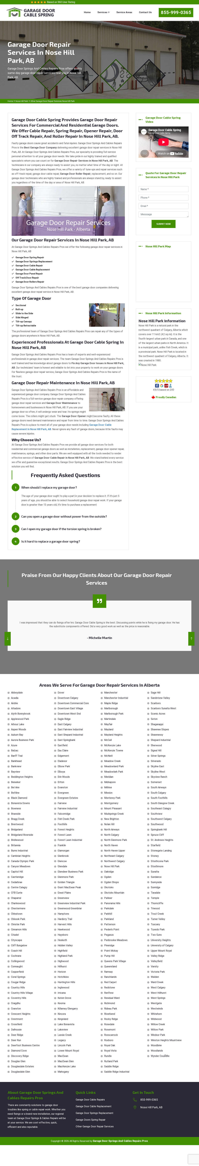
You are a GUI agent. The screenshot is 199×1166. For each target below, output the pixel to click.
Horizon (62, 971)
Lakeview (63, 1029)
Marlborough (111, 708)
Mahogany (63, 1071)
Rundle (108, 1055)
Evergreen (63, 792)
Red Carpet (110, 982)
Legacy (62, 1040)
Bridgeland (17, 829)
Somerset (156, 782)
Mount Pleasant (113, 808)
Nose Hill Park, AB (151, 1107)
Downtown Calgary (68, 697)
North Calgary (111, 834)
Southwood (157, 824)
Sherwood (156, 745)
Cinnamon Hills (19, 929)
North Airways (111, 829)
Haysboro (63, 934)
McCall (108, 740)
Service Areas (124, 12)
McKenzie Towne (113, 750)
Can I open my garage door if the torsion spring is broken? (61, 529)
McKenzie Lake (112, 745)
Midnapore (110, 782)
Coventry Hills (18, 997)
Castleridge (17, 876)
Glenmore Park (66, 876)
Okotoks (108, 887)
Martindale (110, 719)
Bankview (16, 766)
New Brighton (111, 818)
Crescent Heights (20, 1013)
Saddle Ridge (111, 1066)
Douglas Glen (18, 1061)
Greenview (63, 898)
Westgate (156, 1003)
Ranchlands (110, 976)
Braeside (16, 813)
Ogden (107, 876)
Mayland (108, 729)
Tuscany (155, 924)
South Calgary (158, 792)
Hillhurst (62, 966)
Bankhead (16, 761)
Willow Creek (158, 1024)
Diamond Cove (19, 1050)
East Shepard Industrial (70, 734)
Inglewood (63, 987)
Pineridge (109, 945)
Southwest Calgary (161, 818)
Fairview (62, 803)
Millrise (108, 787)
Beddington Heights (22, 776)
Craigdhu (15, 1003)
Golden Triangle (66, 882)
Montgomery (111, 803)
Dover (61, 692)
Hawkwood (64, 929)
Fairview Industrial (67, 808)
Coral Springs (18, 976)
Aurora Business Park (22, 740)
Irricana (62, 992)
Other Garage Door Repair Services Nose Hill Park (52, 101)
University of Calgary (162, 945)
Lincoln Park (64, 1045)
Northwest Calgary (114, 861)
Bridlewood (17, 840)
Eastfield (62, 745)
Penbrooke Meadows (115, 940)
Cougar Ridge (18, 982)
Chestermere (18, 908)
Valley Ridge (157, 955)
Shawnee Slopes (160, 729)
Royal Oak (109, 1045)
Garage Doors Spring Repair (90, 1119)
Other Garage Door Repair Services (95, 1126)
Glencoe (62, 861)
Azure (14, 745)
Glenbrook (63, 855)
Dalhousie (16, 1029)
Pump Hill (109, 955)
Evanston (63, 787)
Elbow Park (64, 766)
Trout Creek (157, 913)
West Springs (158, 997)
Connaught (17, 966)
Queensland (110, 966)
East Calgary (64, 724)
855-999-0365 (176, 12)
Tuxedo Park (158, 929)
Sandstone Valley (160, 697)
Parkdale (109, 908)
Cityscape (16, 940)
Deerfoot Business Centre (25, 1045)
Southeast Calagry (161, 808)
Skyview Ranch (159, 776)
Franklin (62, 845)
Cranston (16, 1008)
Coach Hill (16, 950)
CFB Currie (16, 892)
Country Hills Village (22, 992)
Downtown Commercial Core (73, 703)
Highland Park (65, 955)
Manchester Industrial (116, 697)
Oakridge (109, 871)
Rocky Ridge (111, 1019)
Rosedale (109, 1024)
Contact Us (145, 12)
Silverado (156, 761)
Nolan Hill (109, 824)
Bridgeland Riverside (22, 834)
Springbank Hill (159, 829)
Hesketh (62, 940)
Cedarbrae (16, 882)
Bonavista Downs (20, 803)
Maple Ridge (111, 703)
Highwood (63, 961)
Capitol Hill (17, 871)
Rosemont (110, 1029)
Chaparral (16, 898)
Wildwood (156, 1019)
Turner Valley (158, 919)
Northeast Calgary (114, 855)
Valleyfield (156, 961)
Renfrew (108, 992)
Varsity (154, 966)
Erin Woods (64, 776)
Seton (154, 719)
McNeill (108, 755)
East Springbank (66, 740)
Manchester (110, 692)
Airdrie (14, 703)
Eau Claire (63, 750)
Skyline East (157, 766)
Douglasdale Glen (20, 1071)
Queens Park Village (115, 961)
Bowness (16, 808)
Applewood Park (20, 719)
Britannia (15, 845)
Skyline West (158, 771)
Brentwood (17, 824)
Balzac (14, 750)
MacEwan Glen (66, 1061)
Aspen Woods (18, 729)
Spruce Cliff (157, 834)
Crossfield (16, 1024)
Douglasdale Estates (22, 1066)
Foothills (62, 824)
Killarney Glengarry (68, 1008)
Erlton (61, 782)
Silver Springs (158, 755)
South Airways (158, 787)
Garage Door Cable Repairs (90, 1099)
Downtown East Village (70, 708)
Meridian (108, 776)
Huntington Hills (66, 982)
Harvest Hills (65, 924)
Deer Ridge (17, 1034)
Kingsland (63, 1019)
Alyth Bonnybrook (20, 713)
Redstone (109, 987)
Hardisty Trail (65, 919)
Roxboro (108, 1040)
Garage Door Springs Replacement (94, 1113)
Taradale (155, 892)
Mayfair (108, 724)
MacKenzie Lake (67, 1066)
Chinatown (16, 913)
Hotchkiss (63, 976)
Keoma (61, 1003)
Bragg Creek (17, 818)
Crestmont (17, 1019)
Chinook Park (18, 919)
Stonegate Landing (161, 850)
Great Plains (64, 892)
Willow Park (157, 1029)
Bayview (15, 771)
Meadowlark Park (113, 771)
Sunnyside (156, 882)
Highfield (62, 950)
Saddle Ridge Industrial (116, 1071)
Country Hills (18, 987)
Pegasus (109, 934)
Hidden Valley (65, 945)
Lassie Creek (65, 1034)
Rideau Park (110, 1008)
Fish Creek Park (66, 818)
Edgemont (63, 755)
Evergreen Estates (68, 797)
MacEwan (63, 1055)
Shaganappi (157, 724)
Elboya (61, 771)
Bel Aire (15, 787)
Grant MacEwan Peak (69, 887)
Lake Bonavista (66, 1024)
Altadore (16, 708)
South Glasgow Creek (162, 803)
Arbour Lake (17, 724)
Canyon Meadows (20, 866)
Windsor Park (158, 1034)
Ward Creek (157, 982)
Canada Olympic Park (22, 861)
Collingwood (17, 961)
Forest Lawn (64, 834)
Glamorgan (63, 850)
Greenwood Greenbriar (70, 908)
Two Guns (156, 934)
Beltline (15, 792)
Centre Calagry (19, 887)
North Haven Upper (114, 850)
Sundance (156, 876)
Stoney (155, 855)
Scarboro (156, 703)
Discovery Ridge (20, 1055)
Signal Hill (156, 750)
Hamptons (63, 913)
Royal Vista (110, 1050)
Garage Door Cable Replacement (93, 1106)
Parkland (109, 919)
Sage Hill (155, 692)
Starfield (155, 845)
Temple (155, 898)
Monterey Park (112, 797)
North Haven (111, 845)
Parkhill (108, 913)
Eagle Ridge (64, 719)
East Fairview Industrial (70, 729)
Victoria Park (158, 971)
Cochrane (16, 955)
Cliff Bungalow (19, 945)
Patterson (109, 924)
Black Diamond (19, 797)
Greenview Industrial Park (71, 903)
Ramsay (108, 971)
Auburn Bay (17, 734)
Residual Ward (112, 997)
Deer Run (16, 1040)
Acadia (14, 697)
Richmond (109, 1003)
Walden (155, 976)
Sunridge (155, 887)
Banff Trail (17, 755)
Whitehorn (156, 1013)
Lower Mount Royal (68, 1050)
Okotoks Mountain (114, 892)
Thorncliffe (157, 903)
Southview (156, 813)
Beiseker (16, 782)
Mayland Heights (113, 734)
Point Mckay (111, 950)
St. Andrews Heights (162, 840)
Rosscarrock (111, 1034)
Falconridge (64, 813)
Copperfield (17, 971)
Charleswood (18, 903)
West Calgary (158, 987)
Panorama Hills (112, 903)
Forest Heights (66, 829)
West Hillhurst (158, 992)
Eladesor (62, 761)
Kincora (62, 1013)
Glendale (62, 866)
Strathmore (157, 866)
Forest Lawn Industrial (70, 840)
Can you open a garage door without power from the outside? (64, 516)
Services (102, 12)
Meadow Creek (112, 761)
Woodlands (157, 1050)
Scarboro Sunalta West (163, 708)
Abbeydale (17, 692)
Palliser (108, 898)
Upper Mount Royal (161, 950)
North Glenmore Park (115, 840)
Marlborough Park (113, 713)
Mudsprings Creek (114, 813)
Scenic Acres (158, 713)
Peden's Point (111, 929)
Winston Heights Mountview (166, 1040)
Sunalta (155, 871)
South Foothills (159, 797)
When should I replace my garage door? (49, 487)
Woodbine (156, 1045)
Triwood (155, 908)
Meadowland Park (114, 766)
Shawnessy (157, 734)
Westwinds (157, 1008)
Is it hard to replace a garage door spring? (50, 541)
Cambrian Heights (20, 855)
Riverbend (109, 1013)
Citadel (15, 934)
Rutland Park (111, 1061)
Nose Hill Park (22, 101)
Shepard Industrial (161, 740)
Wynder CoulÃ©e (160, 1055)
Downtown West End (69, 713)
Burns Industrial (19, 850)
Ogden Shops (111, 882)
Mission (108, 792)
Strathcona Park (160, 861)
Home (87, 12)
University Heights (161, 940)
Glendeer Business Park (70, 871)
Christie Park (18, 924)
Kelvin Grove (64, 997)
